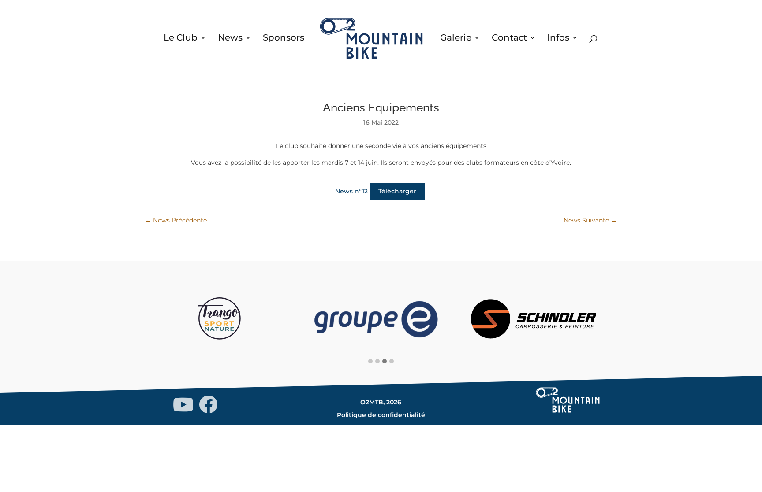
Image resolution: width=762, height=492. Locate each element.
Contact (509, 38)
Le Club (181, 38)
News (230, 38)
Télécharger (397, 191)
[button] (370, 361)
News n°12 (351, 191)
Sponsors (283, 38)
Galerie (455, 38)
